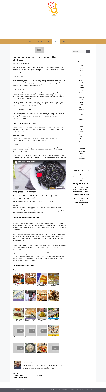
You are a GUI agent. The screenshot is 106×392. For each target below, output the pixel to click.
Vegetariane (81, 158)
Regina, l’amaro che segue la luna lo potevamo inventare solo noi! (81, 178)
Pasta (56, 41)
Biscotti (81, 68)
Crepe (81, 78)
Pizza (81, 124)
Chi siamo (57, 389)
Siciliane (81, 141)
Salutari (81, 134)
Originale (81, 109)
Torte (48, 41)
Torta (81, 144)
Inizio (31, 41)
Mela (81, 102)
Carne (81, 73)
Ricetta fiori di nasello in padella (81, 191)
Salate (81, 131)
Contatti (52, 389)
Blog (15, 373)
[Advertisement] (53, 29)
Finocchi (81, 87)
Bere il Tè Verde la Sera (81, 174)
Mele (81, 104)
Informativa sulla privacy (68, 389)
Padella (81, 112)
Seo (81, 139)
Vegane (81, 156)
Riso (81, 129)
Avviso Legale (89, 389)
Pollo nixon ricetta (22, 378)
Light (81, 100)
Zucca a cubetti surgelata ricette (28, 376)
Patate (81, 119)
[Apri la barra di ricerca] (76, 41)
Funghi (81, 92)
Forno (81, 90)
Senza (81, 136)
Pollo (81, 126)
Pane (63, 41)
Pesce (70, 41)
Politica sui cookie (80, 389)
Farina (81, 85)
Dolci (81, 82)
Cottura (81, 75)
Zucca (81, 161)
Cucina (81, 80)
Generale (39, 41)
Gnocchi (81, 97)
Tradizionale (81, 148)
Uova (81, 153)
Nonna (81, 107)
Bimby (81, 65)
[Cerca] (88, 51)
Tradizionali (81, 151)
